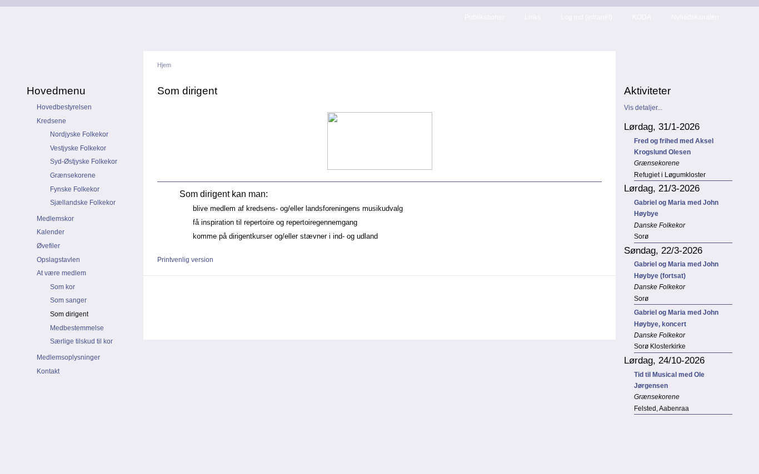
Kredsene (51, 121)
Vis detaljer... (643, 108)
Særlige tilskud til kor (81, 341)
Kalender (50, 232)
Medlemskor (55, 219)
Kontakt (48, 371)
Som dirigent (69, 314)
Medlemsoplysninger (68, 357)
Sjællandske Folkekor (83, 202)
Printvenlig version (185, 260)
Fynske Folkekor (74, 189)
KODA (641, 17)
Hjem (164, 65)
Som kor (62, 287)
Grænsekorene (73, 175)
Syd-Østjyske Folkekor (83, 161)
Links (533, 17)
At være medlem (61, 273)
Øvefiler (48, 246)
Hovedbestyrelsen (64, 107)
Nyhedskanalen (695, 17)
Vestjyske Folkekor (78, 148)
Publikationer (485, 17)
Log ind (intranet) (586, 17)
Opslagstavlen (58, 260)
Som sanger (68, 300)
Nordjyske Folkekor (79, 134)
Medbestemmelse (77, 328)
